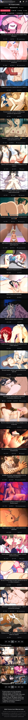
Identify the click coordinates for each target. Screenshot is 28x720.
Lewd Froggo (22, 39)
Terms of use (11, 709)
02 (9, 641)
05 (19, 641)
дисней (4, 13)
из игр (20, 10)
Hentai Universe (21, 142)
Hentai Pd (22, 221)
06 (22, 641)
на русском (11, 13)
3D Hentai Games (21, 506)
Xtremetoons (22, 611)
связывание (20, 13)
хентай (14, 10)
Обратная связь (19, 709)
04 (15, 641)
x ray (25, 10)
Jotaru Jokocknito (21, 479)
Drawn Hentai (22, 65)
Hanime (22, 453)
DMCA (5, 709)
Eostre (22, 169)
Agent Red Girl (21, 247)
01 (6, 641)
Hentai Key (23, 401)
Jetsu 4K (22, 195)
